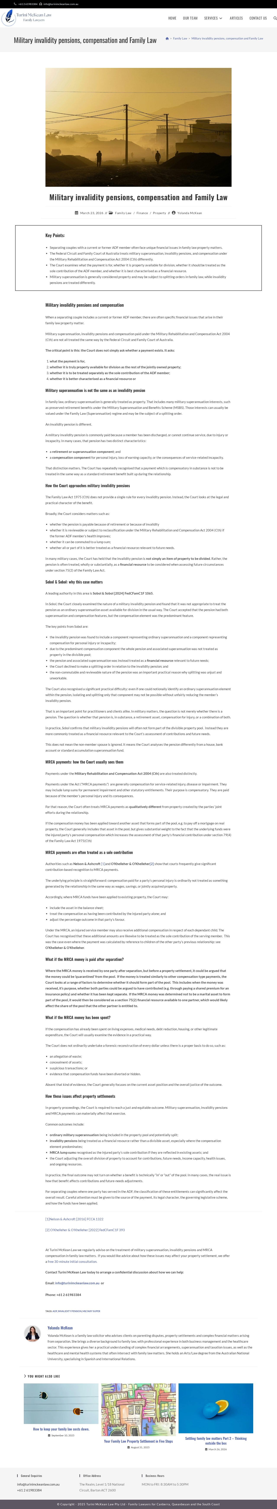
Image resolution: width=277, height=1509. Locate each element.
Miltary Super (91, 1311)
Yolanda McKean (189, 213)
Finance (142, 213)
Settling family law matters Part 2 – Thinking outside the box (216, 1441)
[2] (47, 1230)
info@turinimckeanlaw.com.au (60, 4)
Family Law (123, 213)
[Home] (167, 38)
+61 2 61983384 (27, 4)
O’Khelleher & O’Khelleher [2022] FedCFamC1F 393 (87, 1230)
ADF (55, 1311)
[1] (103, 864)
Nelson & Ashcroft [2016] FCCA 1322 (76, 1219)
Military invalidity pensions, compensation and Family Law (227, 38)
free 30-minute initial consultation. (73, 1261)
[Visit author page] (32, 1333)
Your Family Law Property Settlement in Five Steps (138, 1441)
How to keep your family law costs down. (61, 1429)
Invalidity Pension (70, 1311)
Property (159, 213)
